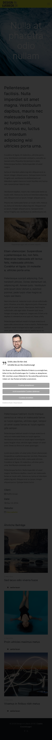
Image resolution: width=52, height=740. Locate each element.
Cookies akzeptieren (26, 385)
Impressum (18, 403)
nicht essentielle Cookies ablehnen (26, 391)
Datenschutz (7, 403)
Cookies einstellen (26, 398)
